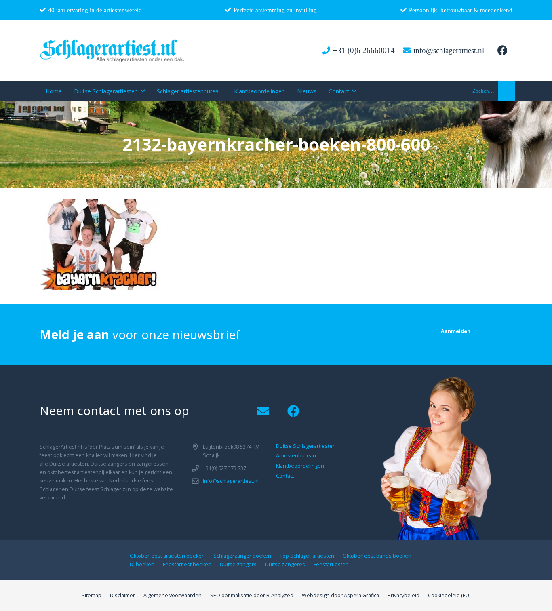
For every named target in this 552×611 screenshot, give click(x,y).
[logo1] (112, 50)
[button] (506, 91)
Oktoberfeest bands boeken (377, 555)
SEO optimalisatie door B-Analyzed (251, 595)
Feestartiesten (331, 564)
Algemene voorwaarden (172, 595)
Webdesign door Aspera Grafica (340, 595)
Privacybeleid (403, 595)
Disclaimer (122, 595)
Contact (285, 475)
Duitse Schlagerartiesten (306, 445)
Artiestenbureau (296, 455)
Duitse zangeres (285, 564)
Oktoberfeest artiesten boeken (167, 555)
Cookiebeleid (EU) (449, 595)
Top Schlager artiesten (307, 555)
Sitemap (91, 595)
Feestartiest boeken (187, 564)
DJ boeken (142, 564)
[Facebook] (502, 50)
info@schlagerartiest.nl (231, 481)
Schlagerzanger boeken (242, 555)
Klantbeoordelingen (300, 465)
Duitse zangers (238, 564)
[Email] (263, 411)
